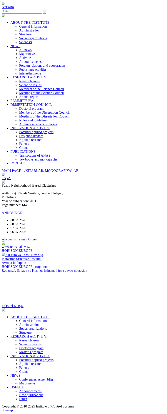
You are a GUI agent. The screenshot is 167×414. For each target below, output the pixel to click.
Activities (25, 58)
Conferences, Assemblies (36, 379)
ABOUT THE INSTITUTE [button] (30, 22)
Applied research (30, 140)
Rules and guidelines (33, 120)
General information (33, 26)
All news (25, 50)
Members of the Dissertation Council (44, 112)
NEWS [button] (15, 46)
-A (9, 178)
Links (23, 399)
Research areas (29, 81)
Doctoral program (31, 108)
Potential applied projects (36, 132)
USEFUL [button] (17, 387)
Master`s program (31, 352)
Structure (25, 34)
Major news (27, 54)
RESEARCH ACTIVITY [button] (28, 77)
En (8, 7)
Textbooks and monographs (38, 159)
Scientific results (30, 85)
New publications (31, 395)
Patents (24, 144)
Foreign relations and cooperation (42, 65)
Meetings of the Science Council (41, 93)
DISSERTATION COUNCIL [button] (31, 104)
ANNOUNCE (12, 213)
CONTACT (18, 163)
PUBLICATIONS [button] (23, 151)
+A (4, 178)
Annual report (28, 97)
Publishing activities (33, 69)
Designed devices (31, 136)
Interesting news (30, 73)
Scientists (25, 42)
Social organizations (33, 38)
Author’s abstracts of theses (38, 124)
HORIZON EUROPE (17, 250)
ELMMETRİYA (21, 101)
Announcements (30, 61)
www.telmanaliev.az (16, 246)
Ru (12, 7)
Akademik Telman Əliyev (19, 239)
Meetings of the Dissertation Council (44, 116)
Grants (23, 147)
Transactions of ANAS (34, 155)
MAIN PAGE (11, 170)
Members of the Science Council (41, 89)
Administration (29, 30)
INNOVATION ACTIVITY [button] (30, 128)
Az (4, 7)
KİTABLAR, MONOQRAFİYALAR (51, 170)
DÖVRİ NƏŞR (12, 306)
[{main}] (3, 16)
